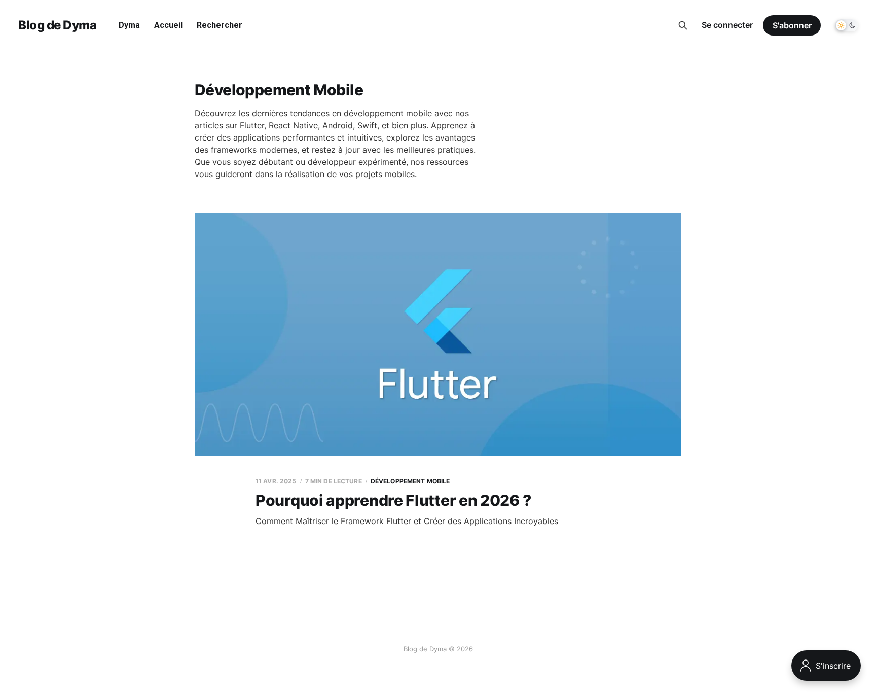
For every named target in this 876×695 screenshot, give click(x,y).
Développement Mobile (410, 481)
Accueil (168, 25)
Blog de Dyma (57, 25)
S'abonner (792, 25)
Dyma (129, 25)
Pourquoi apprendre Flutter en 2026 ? (393, 500)
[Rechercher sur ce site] (682, 25)
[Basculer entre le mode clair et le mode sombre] (846, 25)
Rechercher (219, 25)
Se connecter (727, 25)
